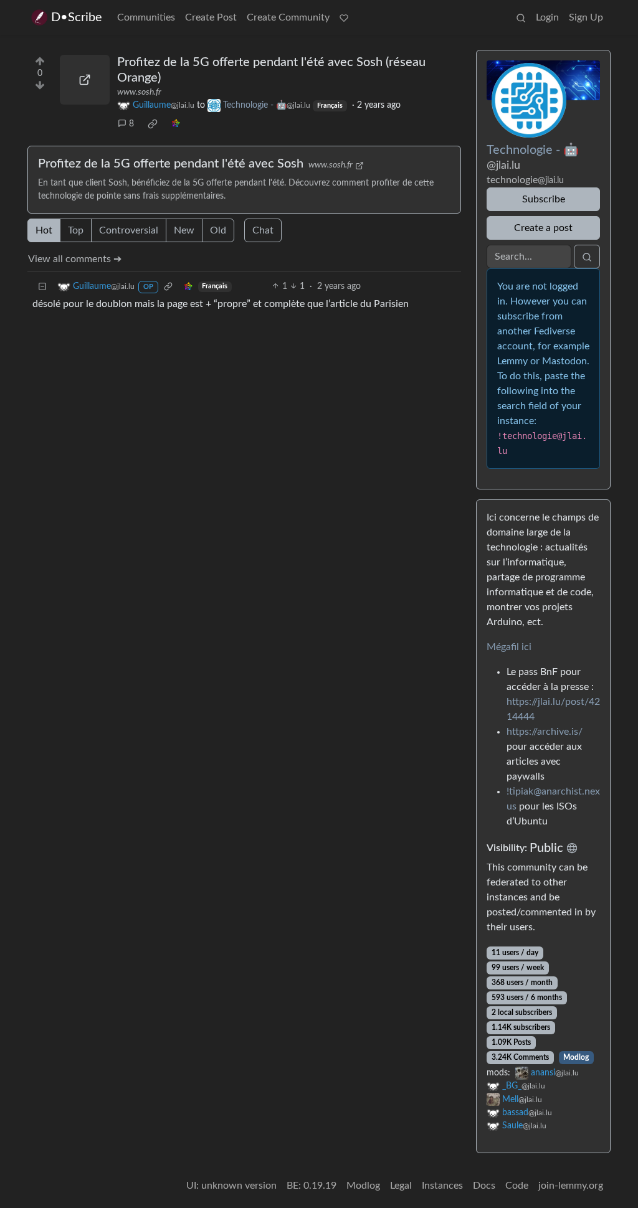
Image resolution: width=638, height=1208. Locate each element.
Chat (263, 230)
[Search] (521, 17)
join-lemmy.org (570, 1186)
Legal (401, 1186)
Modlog (576, 1057)
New (184, 230)
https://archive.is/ (545, 732)
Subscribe (543, 199)
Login (547, 17)
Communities (146, 17)
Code (516, 1186)
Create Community (288, 17)
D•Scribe (76, 17)
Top (75, 230)
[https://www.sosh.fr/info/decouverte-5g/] (85, 80)
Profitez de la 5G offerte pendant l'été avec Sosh (170, 164)
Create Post (211, 17)
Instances (442, 1186)
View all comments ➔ (74, 259)
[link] (153, 124)
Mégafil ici (509, 647)
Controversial (128, 230)
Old (218, 230)
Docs (484, 1186)
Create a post (543, 228)
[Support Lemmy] (344, 17)
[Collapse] (42, 286)
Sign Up (586, 17)
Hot (44, 230)
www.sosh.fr (139, 92)
